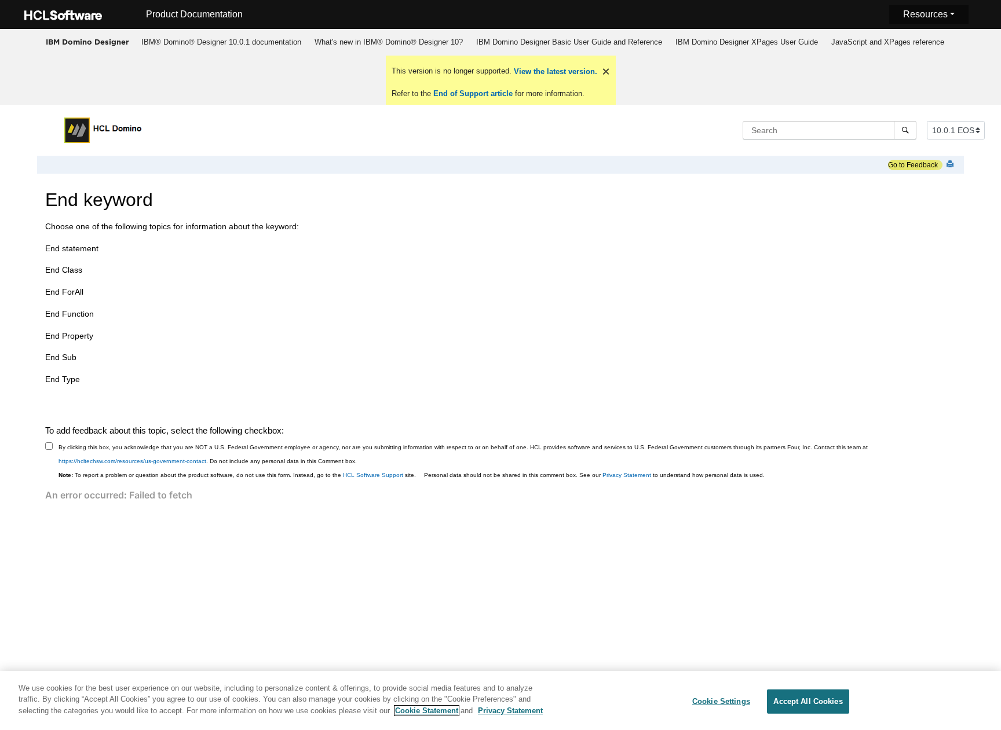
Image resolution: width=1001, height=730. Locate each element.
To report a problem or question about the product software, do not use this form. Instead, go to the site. (237, 475)
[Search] (905, 130)
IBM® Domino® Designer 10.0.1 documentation (221, 42)
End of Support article (473, 93)
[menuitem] (221, 42)
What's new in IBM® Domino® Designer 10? (389, 42)
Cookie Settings (721, 701)
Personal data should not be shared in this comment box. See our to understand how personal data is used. (594, 475)
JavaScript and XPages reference (887, 42)
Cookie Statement (426, 710)
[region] (500, 700)
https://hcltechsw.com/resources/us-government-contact (132, 461)
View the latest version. (554, 71)
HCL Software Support (373, 475)
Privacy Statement (626, 475)
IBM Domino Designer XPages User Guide (746, 42)
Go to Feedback (913, 165)
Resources (925, 14)
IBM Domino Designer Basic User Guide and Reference (569, 42)
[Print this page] (951, 164)
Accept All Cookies (807, 701)
